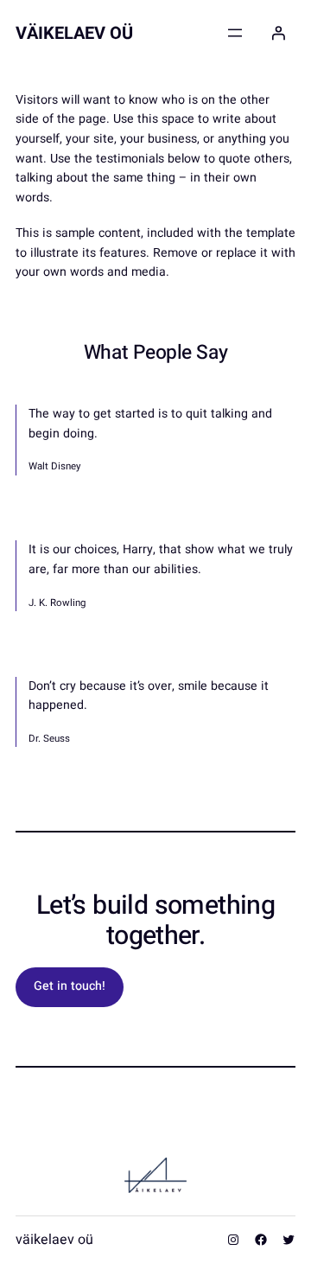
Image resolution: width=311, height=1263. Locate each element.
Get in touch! (69, 986)
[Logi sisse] (278, 33)
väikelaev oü (74, 33)
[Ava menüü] (235, 32)
